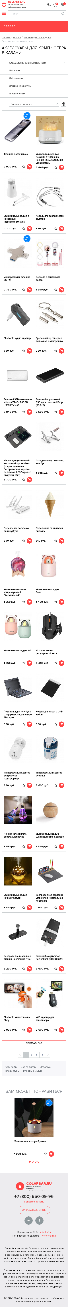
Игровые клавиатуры (20, 86)
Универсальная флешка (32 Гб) (17, 278)
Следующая (47, 1055)
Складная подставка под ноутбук (49, 462)
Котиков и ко (49, 1235)
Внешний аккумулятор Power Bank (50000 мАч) (49, 958)
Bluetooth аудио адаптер (17, 338)
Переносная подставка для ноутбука (16, 530)
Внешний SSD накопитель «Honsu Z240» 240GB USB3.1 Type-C (18, 402)
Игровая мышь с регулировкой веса (46, 652)
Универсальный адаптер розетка (49, 774)
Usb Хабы (14, 70)
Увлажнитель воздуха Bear (47, 591)
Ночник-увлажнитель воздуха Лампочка (15, 835)
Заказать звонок (34, 1210)
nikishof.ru (45, 1232)
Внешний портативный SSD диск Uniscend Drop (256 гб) (49, 402)
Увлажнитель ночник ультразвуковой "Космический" (15, 592)
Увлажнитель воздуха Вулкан (30, 1141)
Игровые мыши (17, 93)
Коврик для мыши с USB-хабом (49, 713)
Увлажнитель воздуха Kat (17, 650)
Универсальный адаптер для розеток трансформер (17, 775)
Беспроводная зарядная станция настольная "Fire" (18, 958)
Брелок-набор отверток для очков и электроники (49, 340)
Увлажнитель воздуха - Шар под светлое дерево (50, 835)
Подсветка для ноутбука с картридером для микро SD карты (18, 714)
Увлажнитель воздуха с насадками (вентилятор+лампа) (16, 219)
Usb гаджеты (16, 78)
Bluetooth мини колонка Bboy (17, 1019)
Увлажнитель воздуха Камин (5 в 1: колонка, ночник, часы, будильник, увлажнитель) (49, 158)
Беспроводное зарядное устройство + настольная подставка (49, 898)
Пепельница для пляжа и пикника (49, 530)
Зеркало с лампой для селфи (48, 278)
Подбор (9, 26)
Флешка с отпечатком (16, 154)
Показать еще (34, 1043)
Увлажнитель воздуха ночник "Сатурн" (15, 896)
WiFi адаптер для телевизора (45, 1019)
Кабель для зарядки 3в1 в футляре (50, 217)
